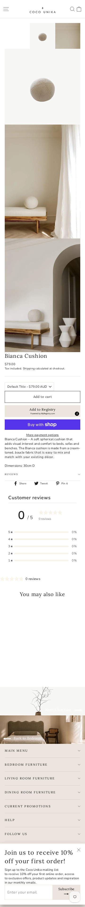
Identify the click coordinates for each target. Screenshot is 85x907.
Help (10, 820)
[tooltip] (77, 414)
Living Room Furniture (30, 778)
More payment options (42, 435)
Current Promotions (28, 806)
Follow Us (16, 834)
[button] (42, 411)
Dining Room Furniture (30, 792)
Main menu (16, 750)
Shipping (29, 368)
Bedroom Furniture (26, 764)
